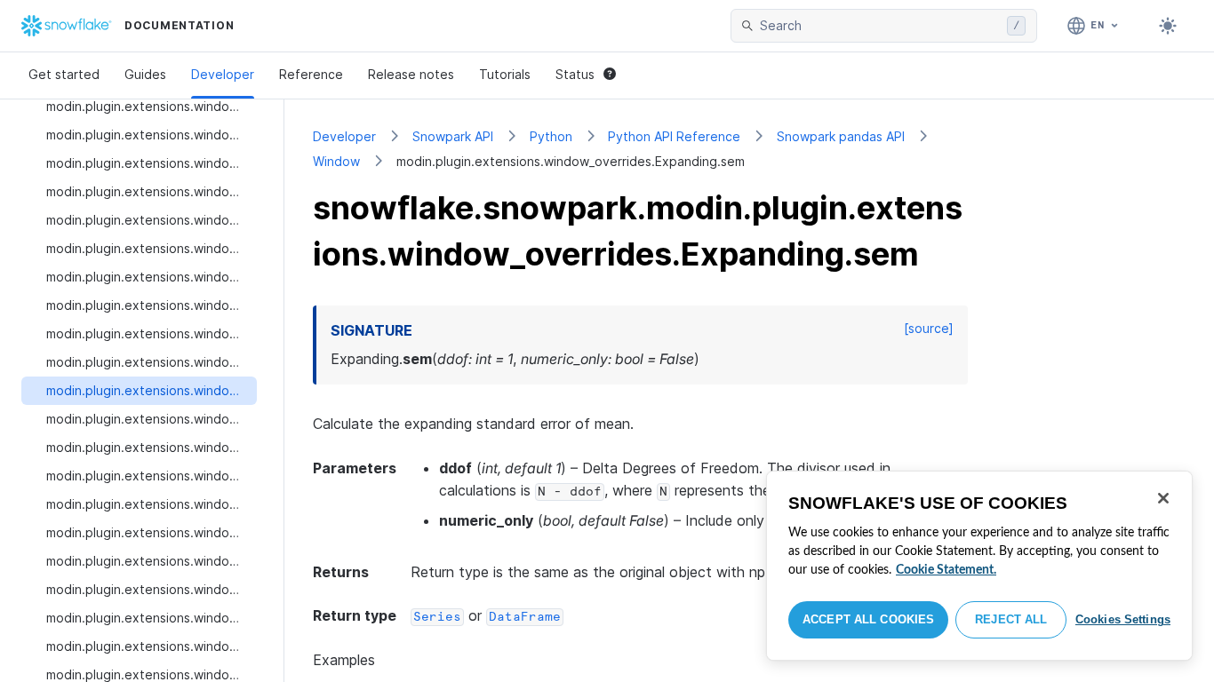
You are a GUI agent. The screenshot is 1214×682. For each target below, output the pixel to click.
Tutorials (505, 74)
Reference (311, 74)
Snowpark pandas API (841, 136)
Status (575, 74)
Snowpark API (452, 136)
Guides (145, 74)
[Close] (1163, 498)
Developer (222, 74)
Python (551, 136)
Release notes (411, 74)
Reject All (1011, 619)
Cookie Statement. (946, 570)
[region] (979, 566)
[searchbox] (880, 26)
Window (336, 161)
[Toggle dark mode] (1168, 26)
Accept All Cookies (868, 619)
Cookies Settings (1122, 619)
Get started (64, 74)
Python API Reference (674, 136)
